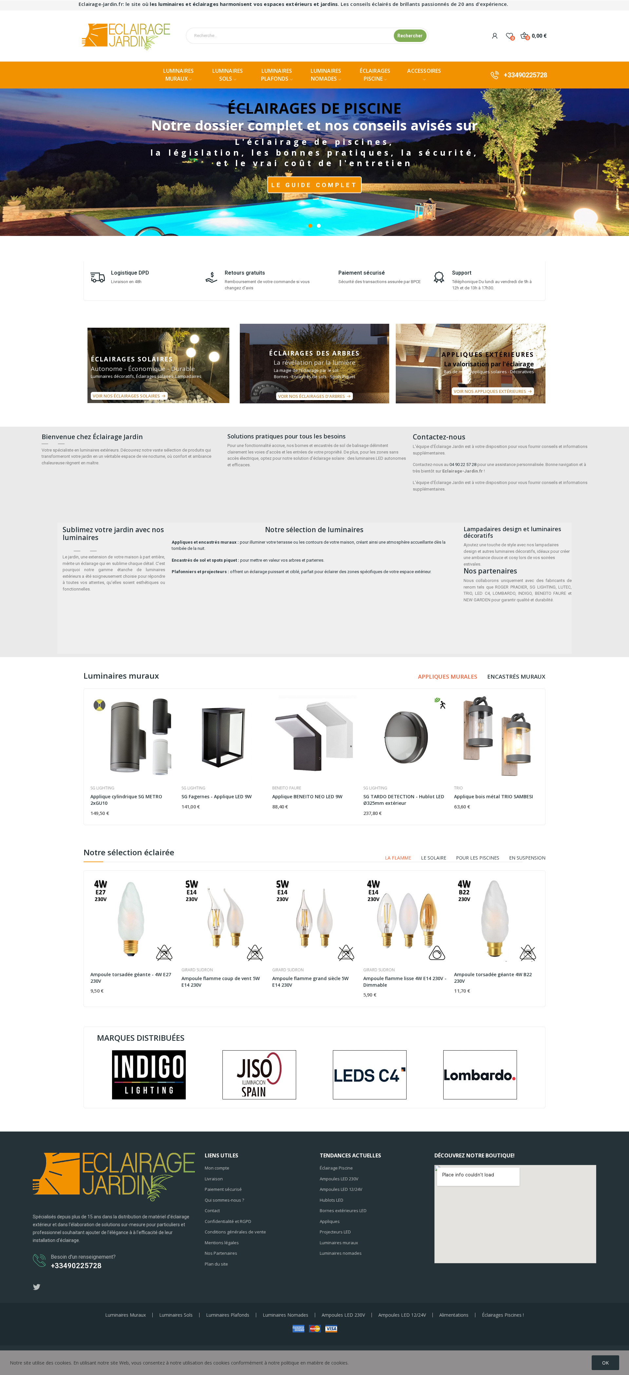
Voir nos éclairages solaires (126, 396)
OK (605, 1363)
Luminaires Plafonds (227, 1315)
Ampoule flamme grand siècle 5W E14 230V (310, 981)
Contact (212, 1210)
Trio (458, 788)
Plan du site (216, 1264)
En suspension (527, 858)
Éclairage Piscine (336, 1168)
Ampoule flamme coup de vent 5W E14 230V (220, 981)
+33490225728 (525, 75)
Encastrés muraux (516, 676)
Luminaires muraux (339, 1243)
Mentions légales (222, 1243)
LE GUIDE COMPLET (314, 184)
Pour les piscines (477, 858)
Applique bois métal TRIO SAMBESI (493, 796)
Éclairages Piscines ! (503, 1315)
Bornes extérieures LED (343, 1210)
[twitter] (37, 1287)
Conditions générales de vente (235, 1232)
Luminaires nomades (341, 1253)
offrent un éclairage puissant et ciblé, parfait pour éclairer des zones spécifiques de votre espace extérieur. (301, 571)
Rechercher (410, 35)
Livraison (214, 1179)
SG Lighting (102, 788)
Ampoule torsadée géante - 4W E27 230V (130, 977)
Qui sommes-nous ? (224, 1200)
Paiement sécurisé (223, 1189)
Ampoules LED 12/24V (341, 1189)
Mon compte (217, 1168)
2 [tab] (319, 226)
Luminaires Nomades (285, 1315)
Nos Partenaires (221, 1253)
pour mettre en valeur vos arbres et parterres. (248, 560)
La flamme (398, 858)
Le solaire (433, 858)
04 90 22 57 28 (462, 464)
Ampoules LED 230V (339, 1179)
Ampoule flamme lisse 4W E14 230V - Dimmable (405, 981)
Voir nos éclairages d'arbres (311, 396)
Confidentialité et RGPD (228, 1221)
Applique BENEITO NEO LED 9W (307, 796)
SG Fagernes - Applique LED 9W (216, 796)
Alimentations (453, 1315)
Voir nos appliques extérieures (490, 391)
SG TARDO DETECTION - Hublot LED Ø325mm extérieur (403, 799)
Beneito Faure (286, 788)
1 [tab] (310, 226)
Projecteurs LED (335, 1232)
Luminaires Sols (176, 1315)
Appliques (330, 1221)
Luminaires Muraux (125, 1315)
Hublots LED (331, 1200)
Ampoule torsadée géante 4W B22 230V (493, 977)
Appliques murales (447, 676)
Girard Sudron (197, 970)
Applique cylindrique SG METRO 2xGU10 (126, 799)
